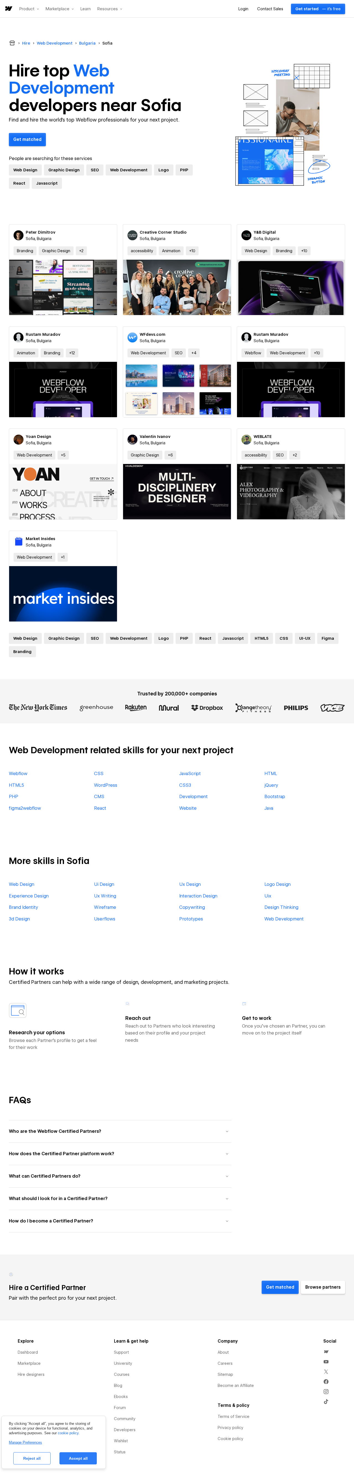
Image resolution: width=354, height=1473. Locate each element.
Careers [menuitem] (225, 1363)
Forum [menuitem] (120, 1407)
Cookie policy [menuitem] (230, 1438)
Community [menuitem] (125, 1419)
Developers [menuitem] (125, 1430)
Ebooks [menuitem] (121, 1396)
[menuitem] (326, 1352)
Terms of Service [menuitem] (233, 1416)
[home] (8, 9)
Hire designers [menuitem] (31, 1374)
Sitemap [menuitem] (225, 1374)
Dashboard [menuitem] (28, 1352)
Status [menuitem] (120, 1452)
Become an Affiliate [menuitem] (236, 1385)
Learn (85, 9)
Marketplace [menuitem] (29, 1363)
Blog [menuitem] (118, 1385)
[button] (29, 9)
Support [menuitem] (121, 1352)
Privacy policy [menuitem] (230, 1427)
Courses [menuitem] (121, 1374)
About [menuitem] (223, 1352)
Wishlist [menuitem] (121, 1441)
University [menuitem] (123, 1363)
